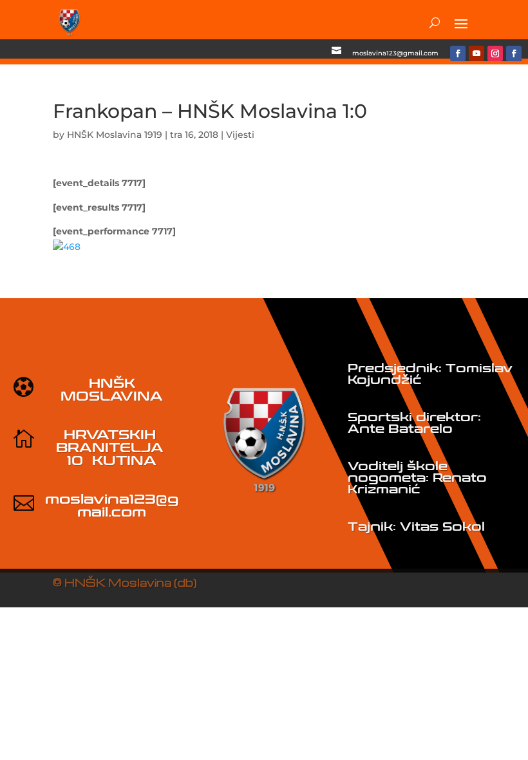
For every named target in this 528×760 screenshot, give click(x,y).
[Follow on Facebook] (458, 53)
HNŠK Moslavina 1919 (114, 134)
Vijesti (240, 134)
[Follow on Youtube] (476, 53)
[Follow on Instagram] (495, 53)
